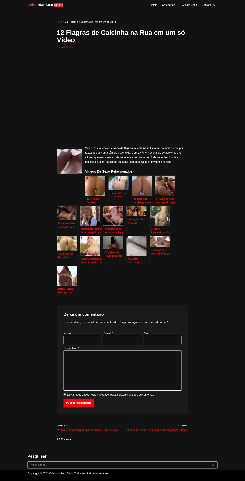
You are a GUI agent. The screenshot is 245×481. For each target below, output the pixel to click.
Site (146, 333)
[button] (176, 5)
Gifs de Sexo (189, 5)
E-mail (108, 333)
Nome (68, 333)
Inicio (154, 5)
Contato (206, 5)
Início (59, 21)
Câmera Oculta (65, 47)
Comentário (71, 348)
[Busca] (214, 5)
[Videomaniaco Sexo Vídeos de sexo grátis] (45, 5)
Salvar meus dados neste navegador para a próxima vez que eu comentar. (110, 394)
